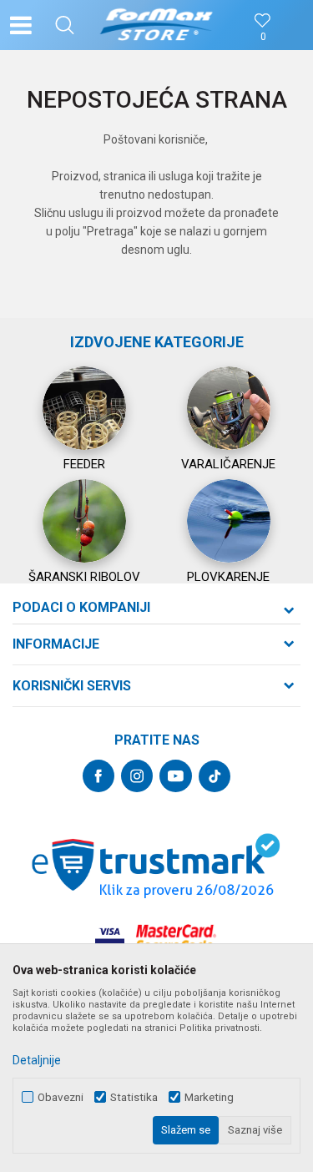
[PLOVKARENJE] (228, 521)
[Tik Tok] (214, 776)
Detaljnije (37, 1060)
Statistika (134, 1097)
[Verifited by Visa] (109, 938)
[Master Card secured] (176, 938)
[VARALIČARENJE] (228, 408)
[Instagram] (137, 776)
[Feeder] (84, 408)
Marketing (209, 1097)
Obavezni (60, 1097)
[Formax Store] (156, 25)
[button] (65, 25)
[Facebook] (98, 776)
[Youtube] (175, 776)
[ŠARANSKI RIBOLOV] (84, 521)
